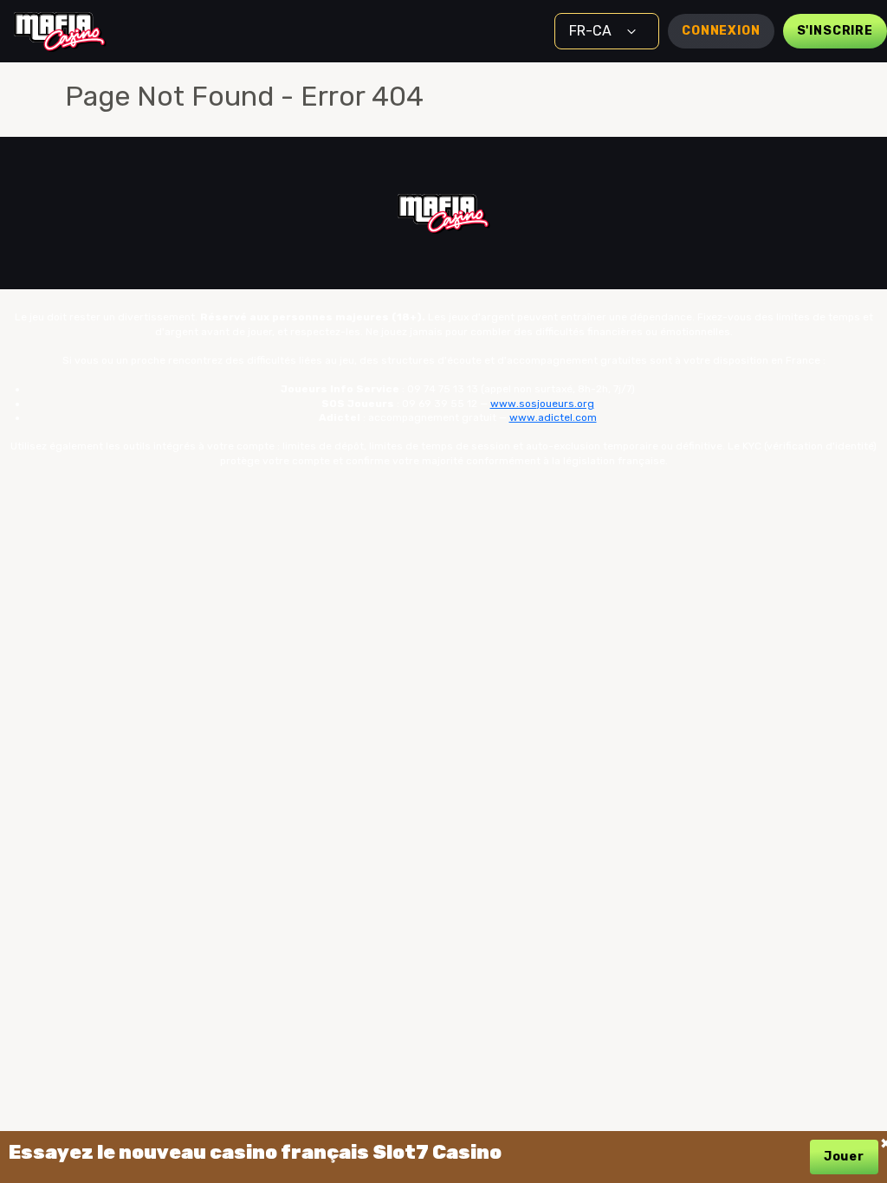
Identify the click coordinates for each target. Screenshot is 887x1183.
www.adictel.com (553, 417)
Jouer (844, 1156)
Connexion (721, 30)
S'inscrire (835, 30)
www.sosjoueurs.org (542, 404)
